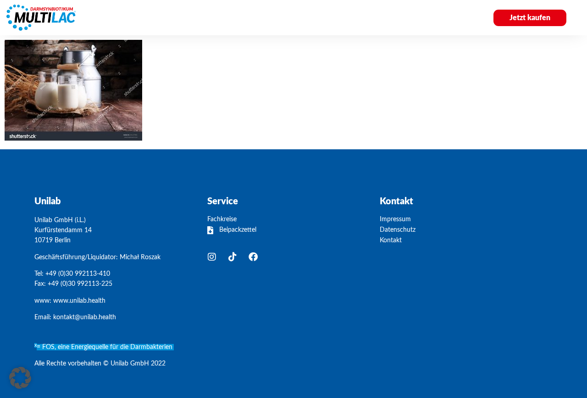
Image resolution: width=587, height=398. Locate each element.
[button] (20, 378)
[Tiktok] (232, 257)
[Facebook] (253, 257)
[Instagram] (212, 257)
